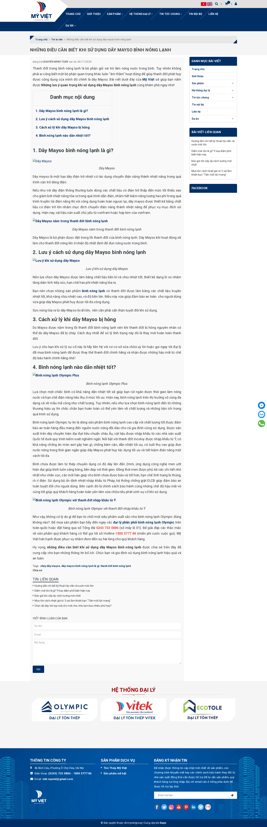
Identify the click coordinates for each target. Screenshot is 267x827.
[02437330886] (261, 423)
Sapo (163, 822)
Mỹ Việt (148, 79)
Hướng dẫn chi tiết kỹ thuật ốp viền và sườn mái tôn (64, 585)
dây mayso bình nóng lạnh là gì (80, 566)
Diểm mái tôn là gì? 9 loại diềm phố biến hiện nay (62, 590)
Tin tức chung (170, 14)
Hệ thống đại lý (140, 14)
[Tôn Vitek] (133, 709)
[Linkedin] (193, 807)
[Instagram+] (171, 807)
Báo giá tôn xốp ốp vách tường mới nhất (58, 595)
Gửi (38, 669)
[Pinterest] (186, 807)
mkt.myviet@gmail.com (58, 779)
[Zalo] (261, 414)
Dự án (70, 25)
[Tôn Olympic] (64, 709)
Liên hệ (213, 14)
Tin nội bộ (195, 14)
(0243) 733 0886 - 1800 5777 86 (70, 773)
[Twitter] (164, 807)
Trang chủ (73, 14)
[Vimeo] (201, 807)
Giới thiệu (94, 14)
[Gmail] (208, 807)
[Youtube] (179, 807)
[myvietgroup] (41, 11)
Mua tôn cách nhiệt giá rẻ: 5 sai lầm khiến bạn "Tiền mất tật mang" (73, 600)
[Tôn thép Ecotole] (202, 709)
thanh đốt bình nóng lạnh (116, 566)
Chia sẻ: (38, 570)
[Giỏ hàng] (226, 4)
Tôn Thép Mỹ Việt (115, 768)
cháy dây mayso (50, 566)
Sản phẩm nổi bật (115, 773)
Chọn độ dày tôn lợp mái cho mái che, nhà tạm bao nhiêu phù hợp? (73, 605)
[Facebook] (261, 405)
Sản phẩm (114, 14)
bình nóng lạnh (93, 291)
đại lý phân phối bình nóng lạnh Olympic (143, 522)
